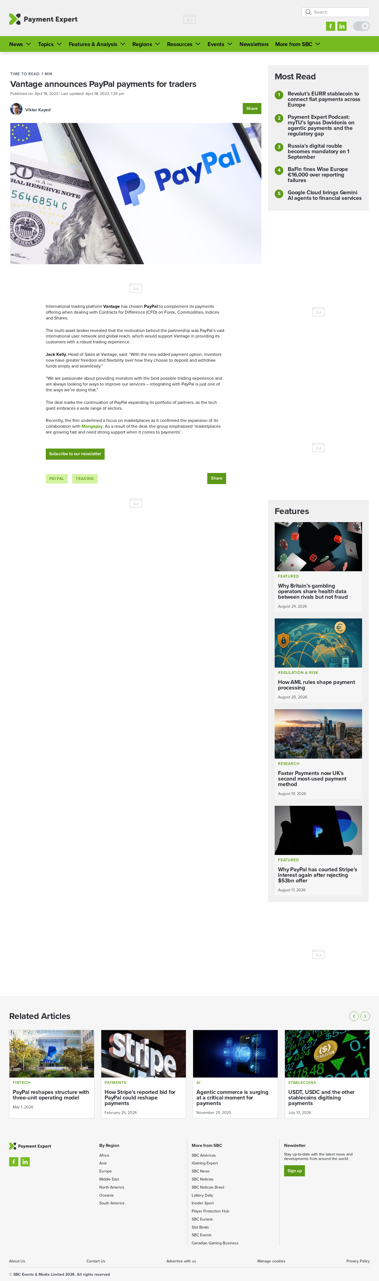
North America (111, 1187)
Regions (142, 44)
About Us (17, 1261)
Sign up (294, 1170)
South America (111, 1203)
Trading (85, 479)
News (16, 44)
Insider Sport (203, 1203)
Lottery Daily (202, 1195)
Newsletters (254, 44)
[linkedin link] (342, 26)
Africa (104, 1155)
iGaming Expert (205, 1163)
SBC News (201, 1171)
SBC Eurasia (202, 1219)
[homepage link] (43, 19)
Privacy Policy (358, 1261)
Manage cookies (271, 1261)
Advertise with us (181, 1261)
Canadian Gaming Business (215, 1243)
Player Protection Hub (210, 1211)
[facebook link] (330, 26)
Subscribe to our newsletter (75, 454)
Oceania (106, 1195)
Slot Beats (200, 1227)
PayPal (56, 479)
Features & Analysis (93, 44)
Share (252, 108)
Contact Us (96, 1261)
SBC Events (202, 1235)
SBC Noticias (203, 1179)
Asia (103, 1163)
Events (216, 44)
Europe (105, 1171)
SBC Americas (204, 1155)
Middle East (109, 1179)
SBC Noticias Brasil (208, 1187)
